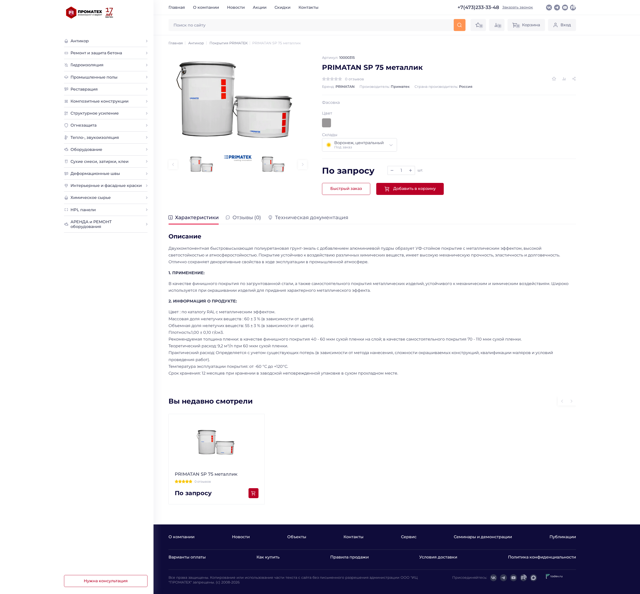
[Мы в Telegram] (557, 8)
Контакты (308, 7)
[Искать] (460, 25)
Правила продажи (349, 557)
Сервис (408, 536)
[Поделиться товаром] (574, 79)
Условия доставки (438, 557)
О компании (206, 7)
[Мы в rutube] (523, 577)
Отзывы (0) (246, 217)
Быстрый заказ (346, 188)
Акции (259, 7)
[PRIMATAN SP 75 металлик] (237, 101)
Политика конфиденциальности (542, 557)
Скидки (282, 7)
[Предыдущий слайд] (173, 164)
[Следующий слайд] (302, 164)
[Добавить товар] (410, 170)
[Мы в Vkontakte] (549, 8)
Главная (176, 7)
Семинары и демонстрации (483, 536)
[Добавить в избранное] (554, 79)
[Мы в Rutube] (573, 8)
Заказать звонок (517, 7)
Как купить (268, 557)
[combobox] (359, 145)
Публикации (563, 536)
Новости (236, 7)
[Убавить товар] (392, 170)
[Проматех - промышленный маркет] (90, 12)
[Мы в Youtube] (565, 8)
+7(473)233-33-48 (478, 7)
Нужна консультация (106, 580)
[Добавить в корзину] (253, 493)
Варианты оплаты (187, 557)
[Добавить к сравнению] (564, 79)
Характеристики (197, 217)
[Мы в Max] (533, 577)
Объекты (296, 536)
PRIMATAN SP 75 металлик (206, 474)
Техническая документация (311, 217)
